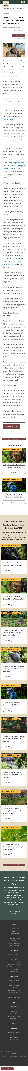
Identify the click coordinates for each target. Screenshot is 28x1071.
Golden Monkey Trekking (14, 1016)
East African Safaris (14, 936)
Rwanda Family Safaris (14, 945)
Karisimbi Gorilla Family (14, 983)
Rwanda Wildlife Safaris (14, 943)
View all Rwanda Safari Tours (13, 865)
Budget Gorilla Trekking (14, 938)
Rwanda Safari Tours (14, 931)
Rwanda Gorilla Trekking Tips (14, 962)
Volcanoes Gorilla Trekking (16, 1051)
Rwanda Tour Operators (14, 1032)
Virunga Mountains (14, 1006)
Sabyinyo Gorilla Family (14, 985)
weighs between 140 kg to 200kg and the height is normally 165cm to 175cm (14, 166)
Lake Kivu (14, 1021)
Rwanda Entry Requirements (14, 964)
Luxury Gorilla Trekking (14, 940)
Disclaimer (16, 1056)
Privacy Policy (4, 1056)
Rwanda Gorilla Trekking (14, 928)
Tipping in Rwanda (14, 971)
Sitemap (11, 1056)
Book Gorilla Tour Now (14, 912)
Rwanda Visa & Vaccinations (14, 966)
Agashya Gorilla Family (14, 992)
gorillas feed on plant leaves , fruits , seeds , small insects (13, 261)
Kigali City (14, 1023)
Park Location (14, 1011)
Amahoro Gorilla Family (14, 987)
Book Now (7, 1069)
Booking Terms (23, 1056)
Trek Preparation (14, 969)
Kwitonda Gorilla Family (14, 995)
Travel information (14, 1037)
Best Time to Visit (14, 957)
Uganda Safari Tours (14, 933)
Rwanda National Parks (14, 1009)
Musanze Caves (14, 1013)
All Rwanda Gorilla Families (14, 997)
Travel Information (11, 8)
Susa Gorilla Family (14, 980)
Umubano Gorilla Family (14, 990)
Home (4, 8)
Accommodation (14, 1039)
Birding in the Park (14, 1018)
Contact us (14, 1034)
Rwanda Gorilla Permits (14, 954)
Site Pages (14, 1042)
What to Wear (14, 959)
